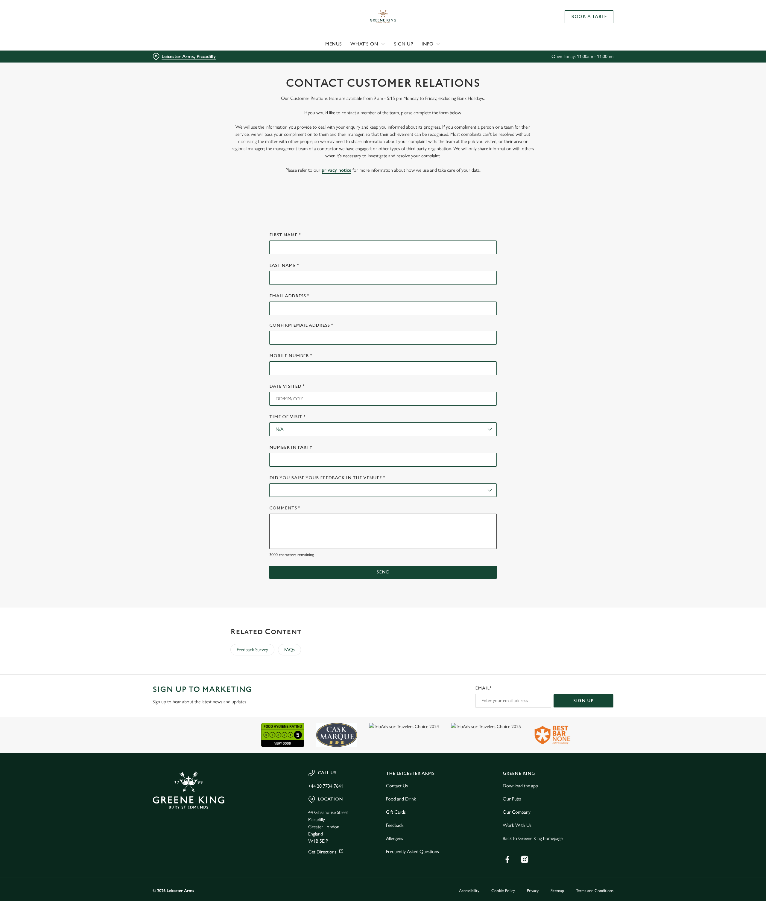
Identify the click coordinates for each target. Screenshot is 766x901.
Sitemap (557, 890)
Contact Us (397, 786)
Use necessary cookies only (580, 35)
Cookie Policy (503, 890)
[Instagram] (524, 859)
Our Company (517, 812)
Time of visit (287, 416)
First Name (285, 235)
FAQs (289, 649)
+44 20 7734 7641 (325, 786)
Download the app (520, 786)
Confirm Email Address (301, 325)
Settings (443, 55)
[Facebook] (507, 859)
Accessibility (469, 890)
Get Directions (322, 852)
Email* (483, 688)
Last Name (284, 265)
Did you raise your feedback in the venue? (327, 477)
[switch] (308, 55)
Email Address (289, 296)
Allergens (394, 838)
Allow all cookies (579, 15)
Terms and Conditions (594, 890)
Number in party (290, 447)
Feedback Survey (252, 649)
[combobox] (383, 429)
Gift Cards (396, 812)
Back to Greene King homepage (533, 838)
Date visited (287, 386)
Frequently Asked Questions (412, 851)
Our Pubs (512, 799)
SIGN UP (583, 700)
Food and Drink (401, 799)
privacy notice (336, 170)
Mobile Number (290, 355)
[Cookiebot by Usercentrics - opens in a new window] (175, 55)
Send (383, 572)
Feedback (394, 825)
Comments (284, 508)
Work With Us (517, 825)
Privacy (533, 890)
